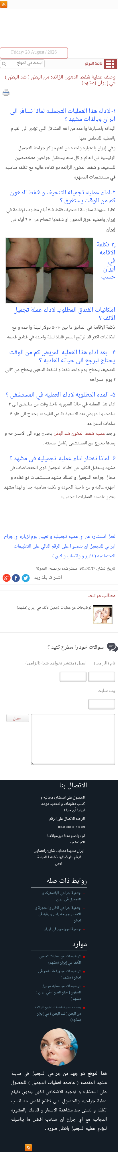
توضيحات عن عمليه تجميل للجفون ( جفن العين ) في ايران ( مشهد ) (58, 992)
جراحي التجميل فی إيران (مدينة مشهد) (81, 25)
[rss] (3, 5)
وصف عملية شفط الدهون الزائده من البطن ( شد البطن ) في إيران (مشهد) (60, 80)
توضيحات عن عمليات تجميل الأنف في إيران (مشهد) (54, 608)
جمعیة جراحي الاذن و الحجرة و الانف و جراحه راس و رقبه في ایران (58, 914)
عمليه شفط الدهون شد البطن (79, 434)
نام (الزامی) (104, 663)
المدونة (41, 569)
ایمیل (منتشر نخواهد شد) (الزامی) (55, 663)
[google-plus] (7, 578)
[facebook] (16, 578)
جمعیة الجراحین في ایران (62, 929)
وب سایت (106, 690)
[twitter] (25, 578)
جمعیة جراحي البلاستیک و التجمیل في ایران (61, 896)
